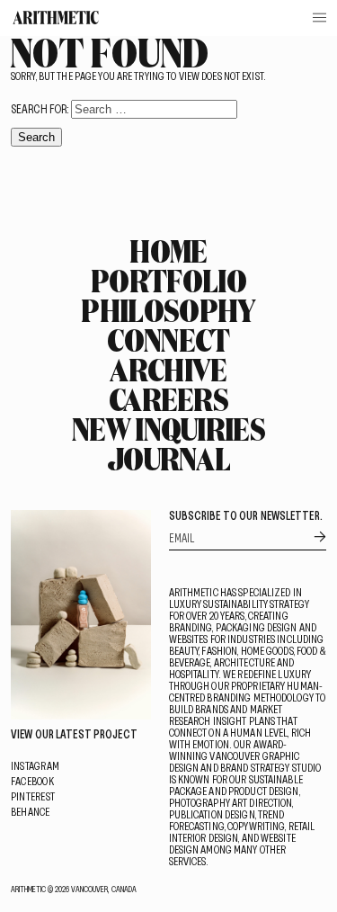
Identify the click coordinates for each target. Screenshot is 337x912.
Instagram (35, 765)
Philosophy (168, 310)
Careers (168, 399)
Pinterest (33, 796)
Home (168, 251)
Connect (168, 340)
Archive (168, 369)
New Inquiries (168, 429)
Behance (30, 811)
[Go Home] (56, 17)
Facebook (32, 780)
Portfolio (168, 280)
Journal (168, 458)
